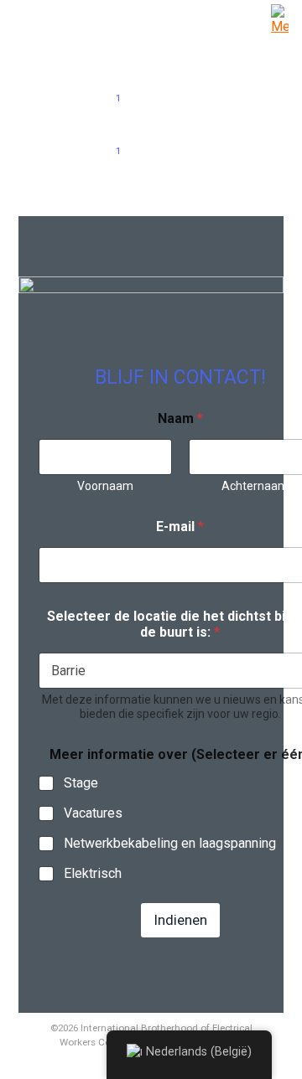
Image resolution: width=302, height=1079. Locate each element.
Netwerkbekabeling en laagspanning (170, 843)
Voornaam (105, 486)
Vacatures (93, 813)
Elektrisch (93, 873)
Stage (81, 783)
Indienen (180, 919)
